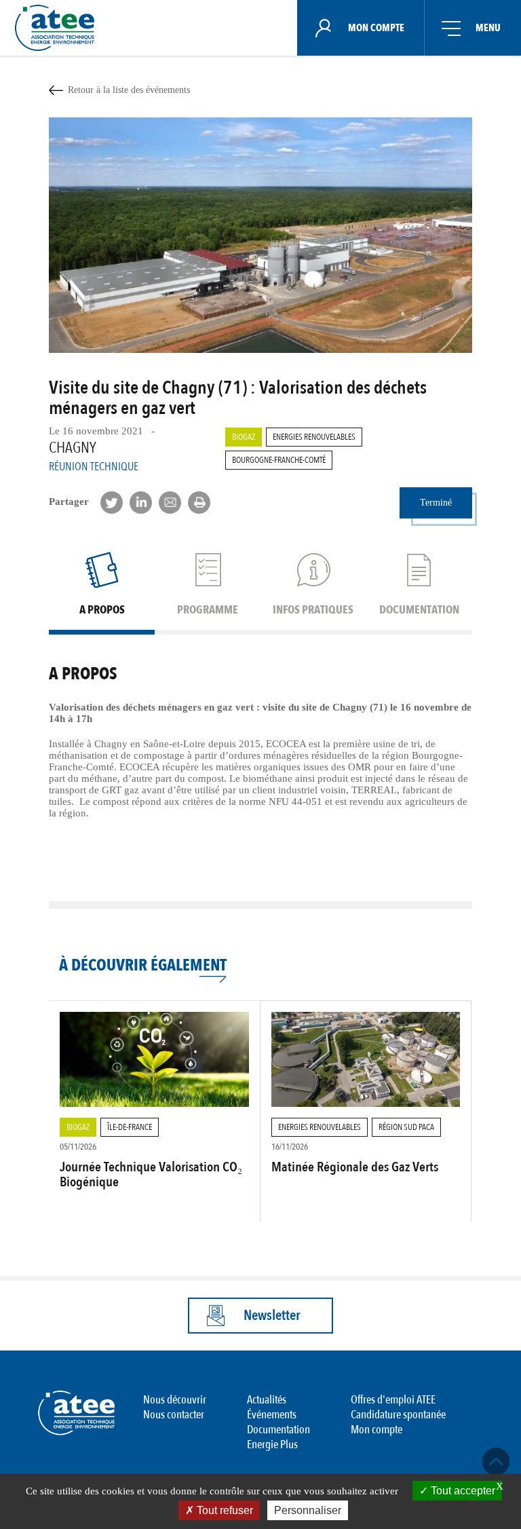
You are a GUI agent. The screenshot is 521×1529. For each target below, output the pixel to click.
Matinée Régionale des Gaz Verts (354, 1167)
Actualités (266, 1399)
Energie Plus (272, 1444)
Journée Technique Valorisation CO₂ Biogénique (151, 1174)
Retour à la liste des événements (129, 89)
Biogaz (243, 437)
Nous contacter (173, 1414)
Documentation (278, 1429)
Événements (271, 1414)
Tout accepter (461, 1490)
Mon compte (376, 1429)
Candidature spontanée (398, 1414)
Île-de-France (129, 1127)
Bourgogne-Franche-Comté (279, 460)
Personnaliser (307, 1510)
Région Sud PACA (406, 1127)
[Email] (170, 502)
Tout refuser (223, 1510)
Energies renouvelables (314, 437)
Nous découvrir (174, 1399)
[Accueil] (59, 27)
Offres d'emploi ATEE (393, 1399)
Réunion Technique (93, 466)
